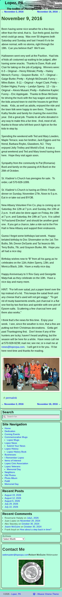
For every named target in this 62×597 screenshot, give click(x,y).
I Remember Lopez (14, 457)
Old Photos (10, 475)
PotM (7, 481)
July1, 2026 (33, 518)
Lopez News (11, 443)
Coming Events (12, 434)
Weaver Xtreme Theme (48, 594)
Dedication (10, 431)
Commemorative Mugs (16, 437)
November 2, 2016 (12, 11)
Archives (6, 536)
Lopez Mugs (13, 440)
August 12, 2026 (13, 498)
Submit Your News (16, 446)
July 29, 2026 (11, 504)
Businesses (10, 454)
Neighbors (10, 472)
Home (8, 428)
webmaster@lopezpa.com (15, 554)
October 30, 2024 (30, 523)
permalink (11, 397)
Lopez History (11, 448)
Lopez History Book (16, 451)
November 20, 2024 (30, 520)
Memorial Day (14, 469)
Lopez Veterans (12, 466)
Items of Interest (13, 460)
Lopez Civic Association (16, 463)
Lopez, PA (14, 3)
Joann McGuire (12, 526)
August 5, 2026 (12, 501)
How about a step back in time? (36, 529)
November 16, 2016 (49, 11)
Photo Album (11, 478)
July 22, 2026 (11, 507)
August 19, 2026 (13, 495)
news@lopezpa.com (12, 347)
